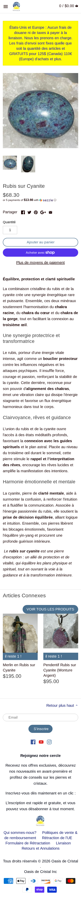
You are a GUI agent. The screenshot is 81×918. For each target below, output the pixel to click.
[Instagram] (49, 741)
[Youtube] (41, 741)
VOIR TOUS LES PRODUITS (50, 609)
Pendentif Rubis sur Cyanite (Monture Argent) (59, 670)
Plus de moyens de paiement (40, 262)
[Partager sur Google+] (43, 212)
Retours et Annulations (41, 848)
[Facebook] (33, 741)
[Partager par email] (50, 212)
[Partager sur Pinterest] (36, 212)
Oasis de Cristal (64, 861)
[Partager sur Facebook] (23, 212)
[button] (40, 200)
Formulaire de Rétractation (27, 843)
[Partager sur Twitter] (29, 212)
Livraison (63, 843)
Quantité (9, 222)
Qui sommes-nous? (20, 832)
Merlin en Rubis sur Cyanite (19, 667)
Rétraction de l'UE (57, 838)
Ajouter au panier (40, 242)
